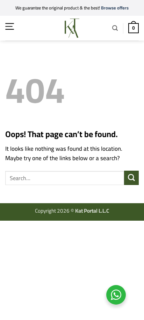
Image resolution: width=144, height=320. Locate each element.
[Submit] (131, 178)
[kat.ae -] (72, 28)
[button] (9, 26)
